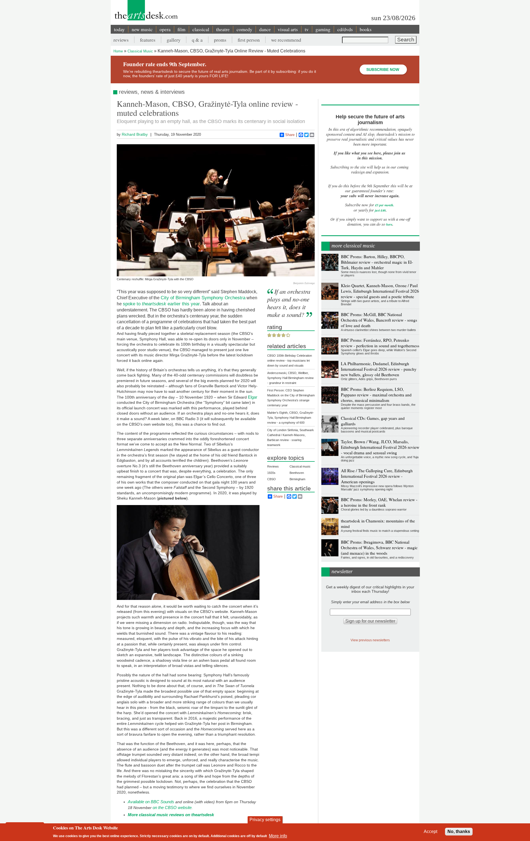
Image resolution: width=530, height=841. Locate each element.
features (147, 39)
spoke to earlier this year (161, 303)
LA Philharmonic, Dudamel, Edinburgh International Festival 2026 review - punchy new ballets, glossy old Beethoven (379, 369)
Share (290, 135)
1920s (271, 472)
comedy (244, 29)
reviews (121, 39)
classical (200, 29)
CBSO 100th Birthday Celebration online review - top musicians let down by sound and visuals (289, 360)
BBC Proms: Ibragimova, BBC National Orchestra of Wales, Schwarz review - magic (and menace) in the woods (379, 547)
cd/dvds (345, 29)
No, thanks (458, 831)
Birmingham (297, 479)
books (366, 29)
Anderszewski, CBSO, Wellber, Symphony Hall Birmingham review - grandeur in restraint (290, 378)
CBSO (271, 479)
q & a (197, 39)
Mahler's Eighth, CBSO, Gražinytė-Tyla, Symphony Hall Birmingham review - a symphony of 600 (290, 417)
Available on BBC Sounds (151, 801)
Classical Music (140, 51)
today (119, 29)
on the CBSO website (172, 807)
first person (249, 39)
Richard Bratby (135, 134)
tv (307, 29)
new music (142, 29)
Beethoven (297, 472)
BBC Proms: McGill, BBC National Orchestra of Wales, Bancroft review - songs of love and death (379, 320)
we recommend (286, 39)
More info (278, 835)
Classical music (300, 466)
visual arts (288, 29)
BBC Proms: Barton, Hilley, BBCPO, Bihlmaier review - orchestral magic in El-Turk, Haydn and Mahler (377, 262)
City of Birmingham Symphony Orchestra (203, 297)
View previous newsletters (370, 640)
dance (265, 29)
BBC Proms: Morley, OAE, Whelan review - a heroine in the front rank (379, 502)
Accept (430, 831)
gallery (174, 39)
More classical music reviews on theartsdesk (171, 814)
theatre (223, 29)
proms (220, 39)
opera (165, 29)
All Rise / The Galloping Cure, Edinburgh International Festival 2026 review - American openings (377, 476)
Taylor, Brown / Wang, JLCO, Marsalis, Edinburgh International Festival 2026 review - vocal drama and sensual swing (380, 447)
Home (118, 51)
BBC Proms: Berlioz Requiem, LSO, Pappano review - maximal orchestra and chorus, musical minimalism (376, 394)
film (181, 29)
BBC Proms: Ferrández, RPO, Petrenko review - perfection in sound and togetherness (380, 342)
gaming (323, 29)
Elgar (252, 397)
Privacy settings (265, 819)
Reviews (273, 466)
